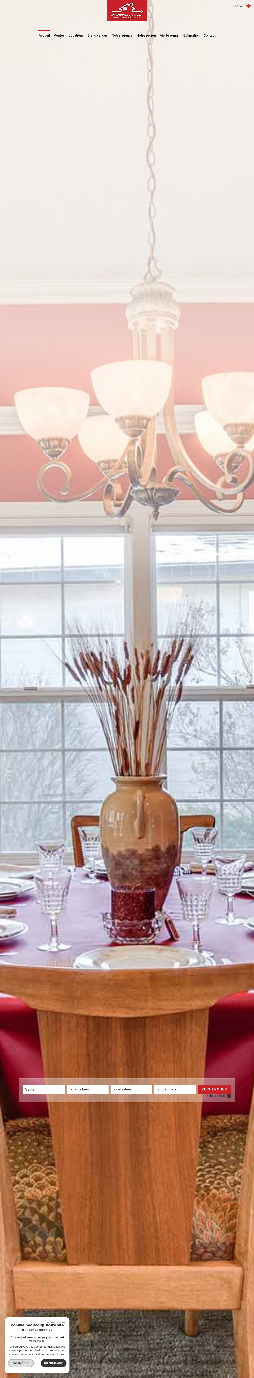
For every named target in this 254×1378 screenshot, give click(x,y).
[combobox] (44, 1089)
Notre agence (122, 35)
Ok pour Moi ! (53, 1363)
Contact (210, 35)
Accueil (44, 35)
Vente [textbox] (29, 1089)
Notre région (146, 35)
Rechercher (214, 1089)
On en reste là (51, 1322)
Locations (76, 35)
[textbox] (88, 1089)
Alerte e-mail (169, 35)
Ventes (59, 35)
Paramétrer (21, 1363)
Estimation (191, 35)
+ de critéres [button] (218, 1096)
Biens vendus (98, 35)
